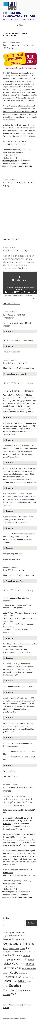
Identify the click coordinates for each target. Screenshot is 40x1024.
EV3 (28, 948)
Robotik (7, 980)
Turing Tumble (11, 990)
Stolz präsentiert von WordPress (14, 1019)
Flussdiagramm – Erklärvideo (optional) (18, 368)
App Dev (5, 933)
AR (23, 933)
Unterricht (25, 990)
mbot (23, 964)
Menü (21, 25)
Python (31, 977)
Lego (6, 959)
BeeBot (21, 935)
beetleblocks (10, 939)
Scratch (15, 986)
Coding (22, 939)
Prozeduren (25, 977)
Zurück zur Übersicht (11, 239)
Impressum (27, 1005)
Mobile (24, 968)
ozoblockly (6, 973)
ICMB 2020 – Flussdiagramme (18, 250)
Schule (29, 981)
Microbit (8, 968)
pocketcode (23, 973)
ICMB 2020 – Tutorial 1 (15, 570)
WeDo (14, 994)
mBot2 (30, 963)
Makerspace (31, 959)
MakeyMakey (11, 963)
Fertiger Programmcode (12, 554)
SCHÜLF (5, 986)
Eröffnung (22, 948)
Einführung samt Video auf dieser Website (20, 112)
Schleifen (22, 981)
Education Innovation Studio (19, 14)
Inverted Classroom (12, 955)
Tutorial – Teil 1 (11, 155)
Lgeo (12, 959)
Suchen (6, 918)
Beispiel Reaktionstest (22, 133)
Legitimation (26, 955)
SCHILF (15, 981)
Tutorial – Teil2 (11, 158)
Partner (6, 1008)
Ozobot (15, 972)
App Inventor (15, 932)
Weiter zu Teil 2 (9, 771)
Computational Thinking (18, 943)
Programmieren (12, 976)
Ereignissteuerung (14, 948)
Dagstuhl (5, 948)
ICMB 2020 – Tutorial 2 (15, 363)
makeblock (20, 959)
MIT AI (18, 968)
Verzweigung (6, 994)
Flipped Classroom (12, 951)
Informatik (32, 952)
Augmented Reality (10, 936)
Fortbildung (25, 952)
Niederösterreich (31, 968)
